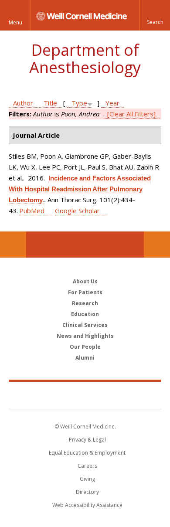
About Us (85, 281)
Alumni (85, 357)
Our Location (13, 244)
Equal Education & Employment (87, 452)
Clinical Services (85, 325)
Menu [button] (15, 22)
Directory (87, 492)
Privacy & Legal (87, 439)
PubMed (31, 210)
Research (85, 303)
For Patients (85, 292)
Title (50, 103)
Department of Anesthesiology (85, 58)
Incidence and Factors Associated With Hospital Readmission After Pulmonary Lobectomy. (80, 189)
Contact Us (157, 244)
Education (85, 314)
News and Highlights (85, 336)
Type (79, 103)
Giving (87, 479)
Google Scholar (77, 210)
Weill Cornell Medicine (85, 395)
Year (112, 103)
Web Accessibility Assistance (87, 505)
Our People (85, 346)
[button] (154, 15)
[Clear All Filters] (131, 113)
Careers (87, 465)
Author (23, 103)
